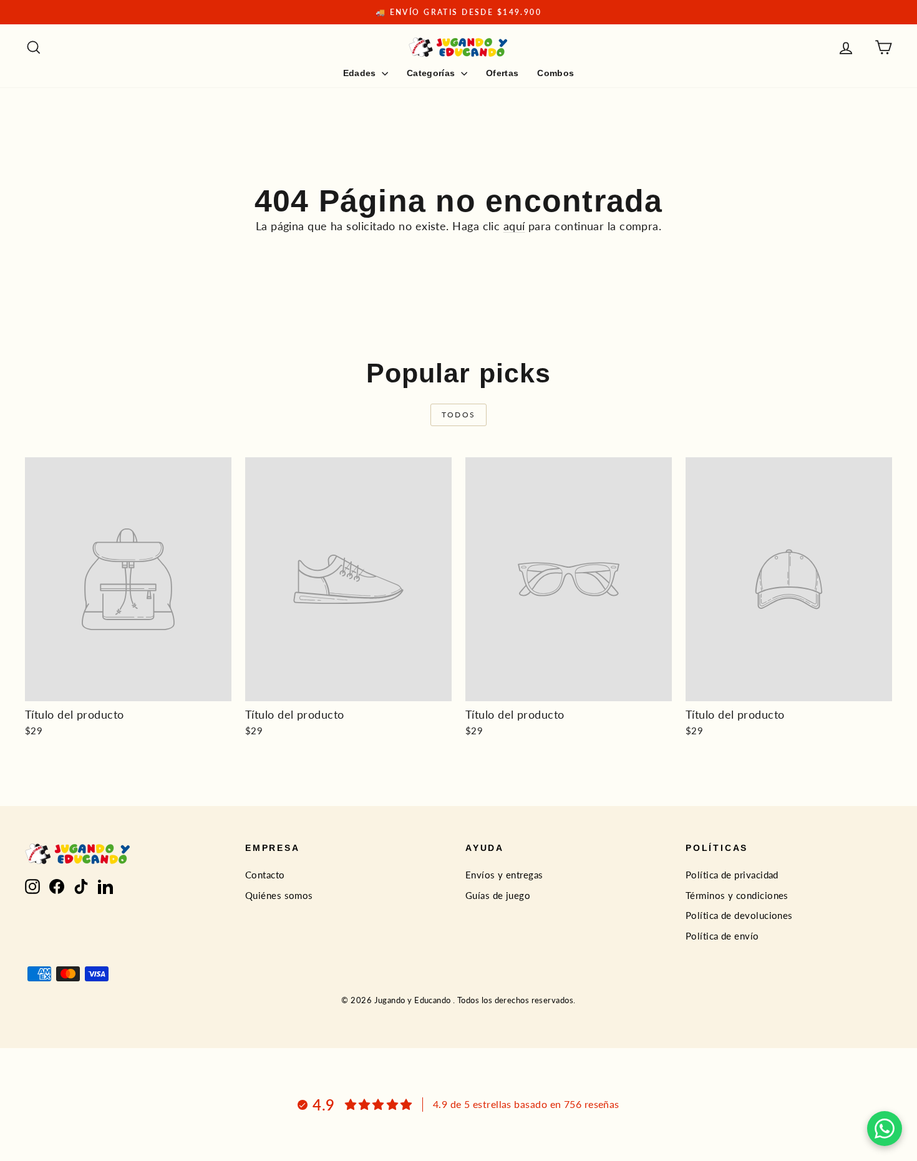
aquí (514, 226)
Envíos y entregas (504, 874)
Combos (555, 73)
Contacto (265, 874)
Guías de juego (497, 895)
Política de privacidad (732, 874)
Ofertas (502, 73)
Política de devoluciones (739, 915)
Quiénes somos (279, 895)
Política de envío (722, 935)
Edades (361, 73)
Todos (459, 414)
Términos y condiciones (737, 895)
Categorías (432, 73)
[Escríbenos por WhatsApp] (884, 1128)
